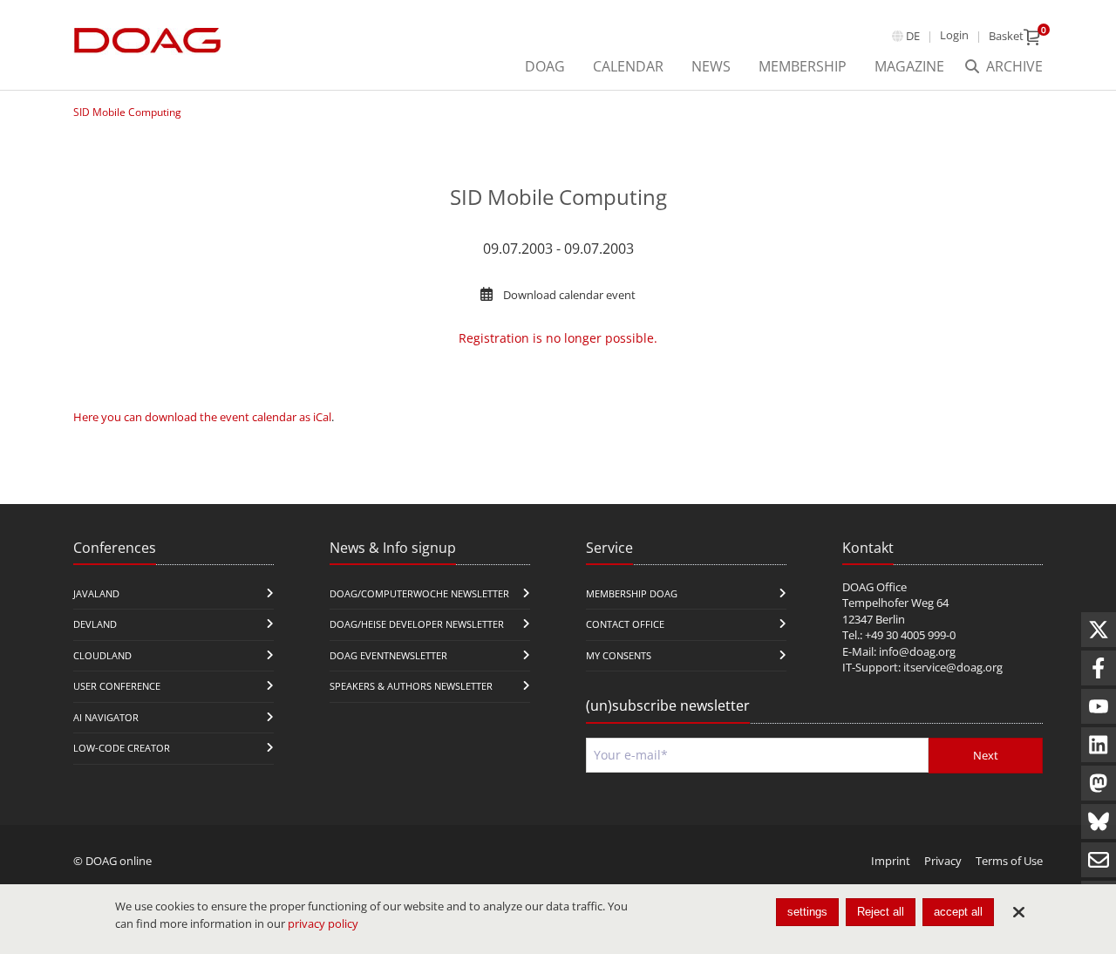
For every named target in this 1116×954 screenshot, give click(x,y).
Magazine (909, 66)
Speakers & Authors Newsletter (411, 685)
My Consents (618, 655)
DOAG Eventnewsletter (388, 655)
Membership (803, 66)
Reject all (880, 911)
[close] (1018, 912)
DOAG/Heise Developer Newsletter (417, 623)
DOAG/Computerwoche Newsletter (419, 593)
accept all (958, 911)
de (913, 36)
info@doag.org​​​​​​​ (917, 651)
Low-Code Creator (121, 747)
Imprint (890, 861)
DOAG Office (874, 587)
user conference (116, 685)
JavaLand (96, 593)
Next (985, 755)
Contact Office (625, 623)
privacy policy (323, 923)
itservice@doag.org (953, 667)
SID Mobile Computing (127, 112)
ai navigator (106, 717)
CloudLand (102, 655)
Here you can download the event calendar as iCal (202, 417)
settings (807, 911)
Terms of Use (1009, 861)
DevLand (95, 623)
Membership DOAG (631, 593)
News (711, 66)
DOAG (545, 66)
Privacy (943, 861)
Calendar (628, 66)
